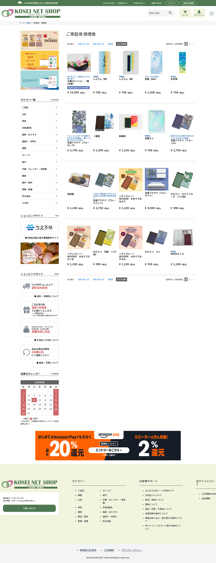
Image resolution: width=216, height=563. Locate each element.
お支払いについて (153, 495)
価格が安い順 (83, 44)
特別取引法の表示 (88, 550)
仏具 (80, 499)
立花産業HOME (209, 493)
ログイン (172, 3)
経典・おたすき (110, 511)
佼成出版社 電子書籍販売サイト (43, 237)
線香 (28, 23)
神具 (80, 507)
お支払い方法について (48, 339)
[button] (193, 44)
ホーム (22, 23)
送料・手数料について (48, 296)
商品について (151, 504)
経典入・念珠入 (110, 516)
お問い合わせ (156, 3)
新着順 (110, 44)
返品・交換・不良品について (158, 508)
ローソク (26, 154)
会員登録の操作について (156, 513)
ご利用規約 (109, 550)
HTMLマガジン (139, 3)
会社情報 (206, 498)
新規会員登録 (188, 3)
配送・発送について (154, 499)
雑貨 (80, 511)
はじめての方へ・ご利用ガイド (115, 3)
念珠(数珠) (107, 507)
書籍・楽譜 (83, 521)
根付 (24, 162)
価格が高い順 (98, 44)
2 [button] (189, 43)
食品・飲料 (83, 516)
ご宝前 (81, 490)
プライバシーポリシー (131, 550)
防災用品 (107, 521)
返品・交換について (49, 362)
